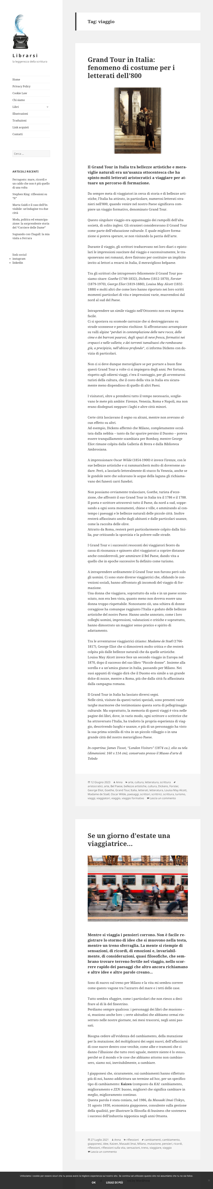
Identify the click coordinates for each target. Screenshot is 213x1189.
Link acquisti (20, 127)
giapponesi (95, 1144)
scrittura (165, 782)
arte (130, 782)
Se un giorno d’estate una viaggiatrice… (129, 839)
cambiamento (171, 1140)
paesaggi (133, 794)
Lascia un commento (163, 798)
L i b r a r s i (24, 55)
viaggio (115, 798)
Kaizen (114, 1144)
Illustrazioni (20, 114)
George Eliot (95, 790)
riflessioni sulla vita (113, 1148)
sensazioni (133, 1148)
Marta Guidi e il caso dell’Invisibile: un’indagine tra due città (30, 209)
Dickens (163, 786)
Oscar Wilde (118, 794)
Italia (134, 790)
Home (16, 79)
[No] (209, 1180)
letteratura (152, 782)
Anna (119, 782)
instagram (18, 258)
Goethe (109, 790)
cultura (139, 782)
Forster (173, 786)
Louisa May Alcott (175, 790)
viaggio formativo (133, 798)
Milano (141, 1144)
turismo (180, 794)
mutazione (154, 1144)
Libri (15, 107)
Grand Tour (122, 790)
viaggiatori (103, 798)
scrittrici (156, 794)
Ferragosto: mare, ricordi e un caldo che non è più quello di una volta (31, 183)
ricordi (178, 1144)
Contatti (17, 134)
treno (144, 1148)
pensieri (167, 1144)
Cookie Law (19, 93)
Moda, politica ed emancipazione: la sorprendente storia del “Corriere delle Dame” (30, 223)
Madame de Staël (98, 794)
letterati (143, 790)
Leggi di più (114, 1182)
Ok (94, 1182)
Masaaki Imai (127, 1144)
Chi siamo (18, 100)
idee (105, 1144)
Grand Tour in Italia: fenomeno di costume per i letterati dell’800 (131, 67)
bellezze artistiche (135, 786)
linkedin (17, 262)
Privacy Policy (21, 86)
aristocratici (95, 786)
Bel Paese (116, 786)
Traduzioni (19, 120)
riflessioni (132, 1140)
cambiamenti (152, 1140)
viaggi (91, 798)
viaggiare (155, 1148)
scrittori (145, 794)
